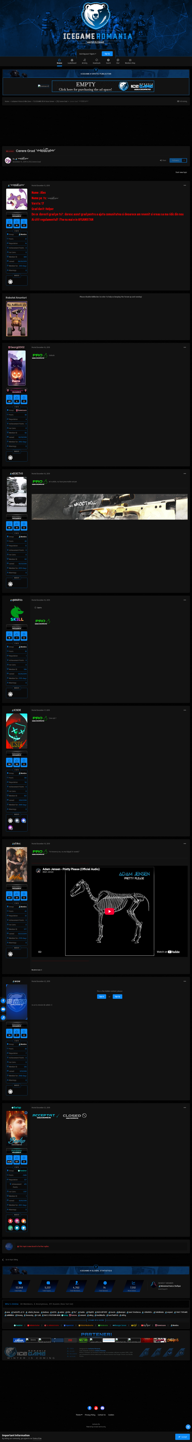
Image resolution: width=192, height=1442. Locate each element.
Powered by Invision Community (96, 1426)
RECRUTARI (72, 1356)
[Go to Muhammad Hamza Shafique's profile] (154, 1285)
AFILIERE (72, 1351)
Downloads (96, 63)
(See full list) (66, 1304)
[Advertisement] (96, 126)
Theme (78, 1414)
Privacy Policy (90, 1414)
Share (163, 160)
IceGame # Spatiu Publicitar (96, 74)
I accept (183, 1436)
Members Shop (130, 63)
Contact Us (102, 1414)
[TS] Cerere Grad (35, 161)
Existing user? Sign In (87, 53)
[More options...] (185, 185)
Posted (41, 185)
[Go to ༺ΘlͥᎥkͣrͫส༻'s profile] (8, 160)
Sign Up (107, 53)
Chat (117, 63)
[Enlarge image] (40, 355)
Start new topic (181, 172)
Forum (72, 1348)
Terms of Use (37, 1438)
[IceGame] (29, 1352)
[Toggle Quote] (35, 607)
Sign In (101, 996)
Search (108, 63)
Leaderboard (72, 63)
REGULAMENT (73, 1354)
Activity (84, 63)
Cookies (111, 1414)
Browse (59, 63)
